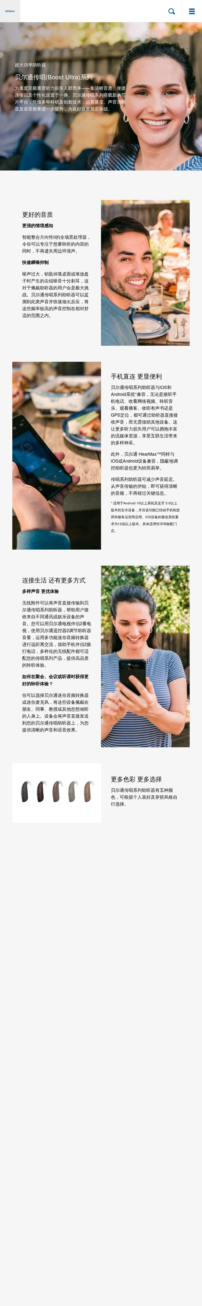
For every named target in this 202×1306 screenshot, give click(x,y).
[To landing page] (10, 11)
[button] (172, 11)
